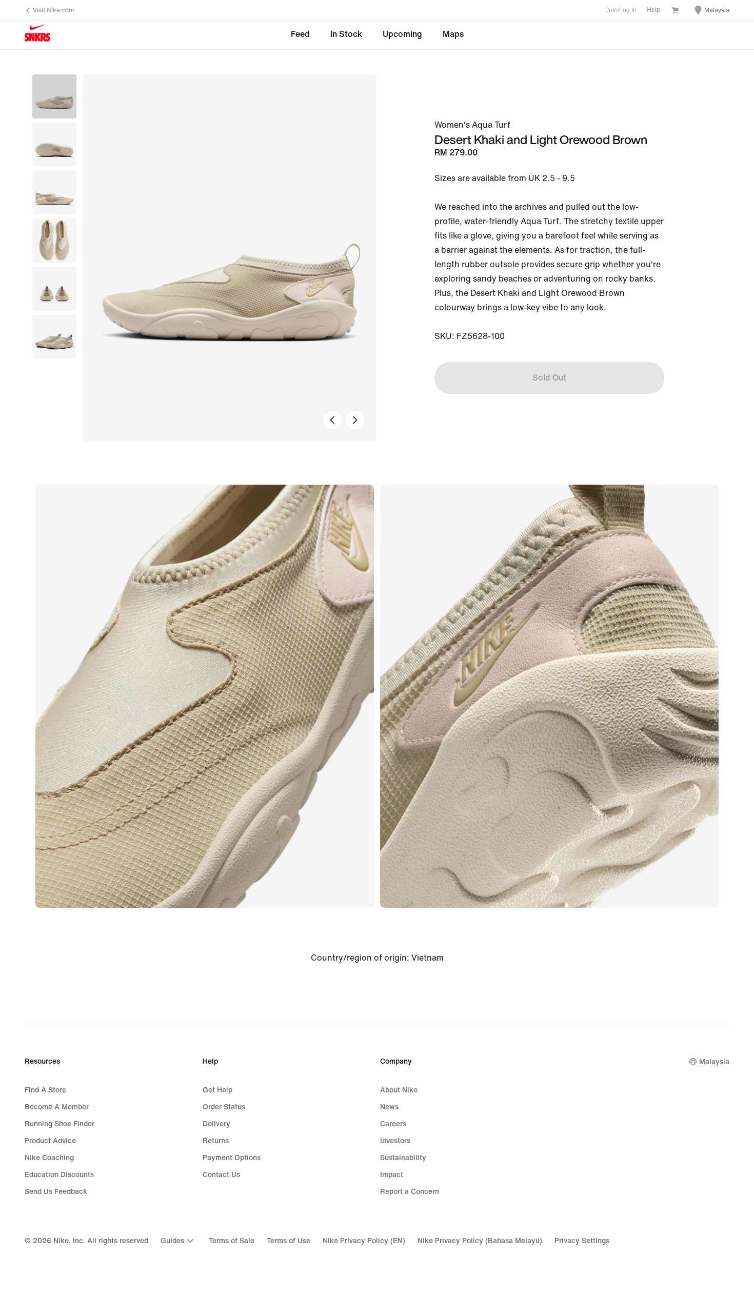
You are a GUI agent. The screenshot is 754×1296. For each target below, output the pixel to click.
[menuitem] (178, 1240)
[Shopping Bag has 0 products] (675, 11)
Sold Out (549, 377)
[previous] (332, 420)
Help (653, 10)
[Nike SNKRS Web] (37, 35)
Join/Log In (621, 10)
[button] (54, 145)
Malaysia (714, 1062)
